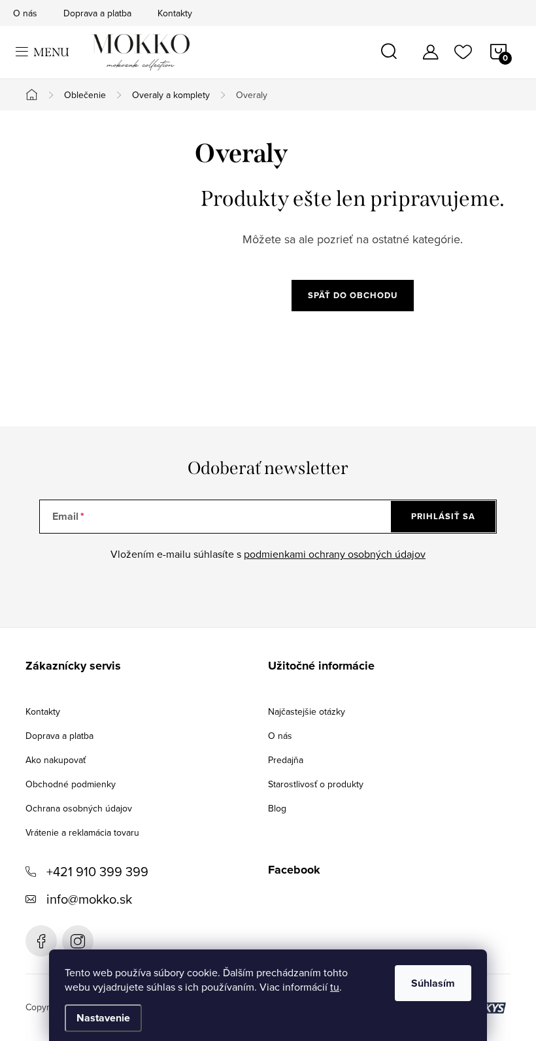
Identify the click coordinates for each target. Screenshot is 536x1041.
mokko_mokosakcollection (77, 941)
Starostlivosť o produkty (315, 784)
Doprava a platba (97, 13)
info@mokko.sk (89, 898)
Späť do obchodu (352, 295)
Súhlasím (433, 983)
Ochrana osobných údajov (78, 808)
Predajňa (285, 759)
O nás (25, 13)
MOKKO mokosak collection (41, 941)
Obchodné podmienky (70, 784)
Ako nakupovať (55, 759)
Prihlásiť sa (443, 516)
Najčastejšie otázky (306, 711)
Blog (277, 808)
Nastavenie (103, 1017)
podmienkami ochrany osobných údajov (335, 554)
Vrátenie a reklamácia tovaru (82, 832)
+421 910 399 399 (97, 871)
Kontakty (175, 13)
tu (334, 987)
